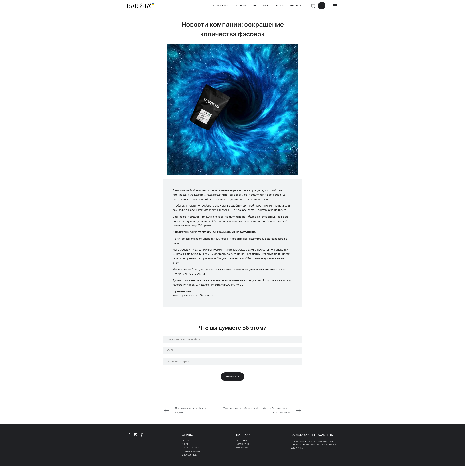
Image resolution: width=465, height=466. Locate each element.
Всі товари (241, 440)
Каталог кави (242, 444)
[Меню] (335, 6)
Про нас (279, 6)
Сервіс (265, 6)
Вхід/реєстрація (190, 455)
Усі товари (239, 6)
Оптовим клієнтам (191, 451)
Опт (254, 6)
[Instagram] (135, 435)
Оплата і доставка (190, 448)
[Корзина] (318, 5)
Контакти (295, 6)
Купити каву (220, 6)
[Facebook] (129, 435)
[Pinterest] (142, 435)
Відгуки (185, 444)
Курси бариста (243, 448)
